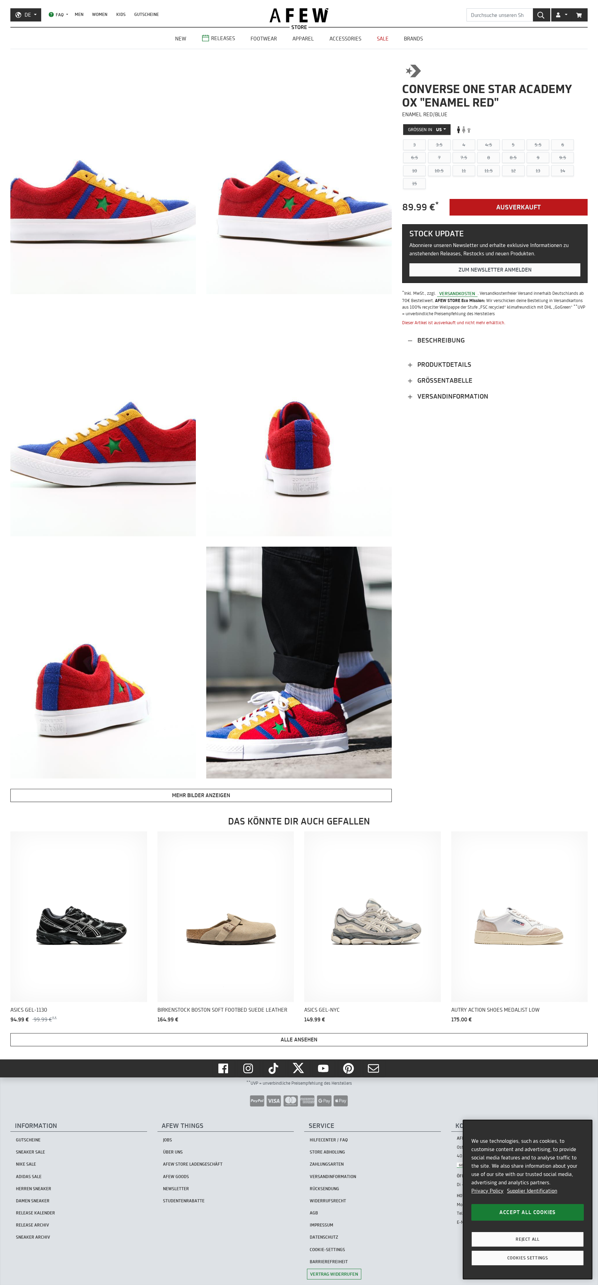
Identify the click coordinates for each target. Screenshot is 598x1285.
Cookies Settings (527, 1257)
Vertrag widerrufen (334, 1274)
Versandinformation (452, 396)
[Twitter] (299, 1068)
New (180, 38)
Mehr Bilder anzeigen (201, 795)
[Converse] (413, 71)
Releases (223, 38)
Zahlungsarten (327, 1164)
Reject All (528, 1239)
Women (99, 14)
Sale (383, 38)
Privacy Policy (487, 1190)
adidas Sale (29, 1176)
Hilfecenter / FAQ (329, 1139)
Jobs (167, 1139)
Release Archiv (32, 1225)
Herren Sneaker (33, 1188)
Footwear (264, 38)
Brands (413, 38)
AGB (314, 1212)
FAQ (60, 14)
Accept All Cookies (527, 1212)
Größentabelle (444, 380)
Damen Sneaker (32, 1200)
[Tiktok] (274, 1068)
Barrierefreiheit (329, 1261)
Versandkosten (457, 293)
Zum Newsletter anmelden (495, 269)
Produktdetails (443, 364)
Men (79, 14)
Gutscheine (146, 14)
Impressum (321, 1225)
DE (28, 14)
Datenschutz (324, 1237)
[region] (527, 1199)
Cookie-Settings (327, 1249)
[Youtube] (324, 1068)
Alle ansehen (299, 1039)
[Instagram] (249, 1068)
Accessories (345, 38)
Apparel (303, 38)
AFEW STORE (299, 15)
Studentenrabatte (184, 1200)
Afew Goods (176, 1176)
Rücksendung (324, 1188)
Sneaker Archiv (33, 1237)
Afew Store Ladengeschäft (193, 1164)
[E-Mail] (374, 1068)
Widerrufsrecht (328, 1200)
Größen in (425, 129)
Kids (121, 14)
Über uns (173, 1152)
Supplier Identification (532, 1190)
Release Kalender (35, 1212)
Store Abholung (327, 1152)
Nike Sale (26, 1164)
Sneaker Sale (30, 1152)
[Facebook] (224, 1068)
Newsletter (176, 1188)
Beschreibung (440, 340)
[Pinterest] (349, 1068)
